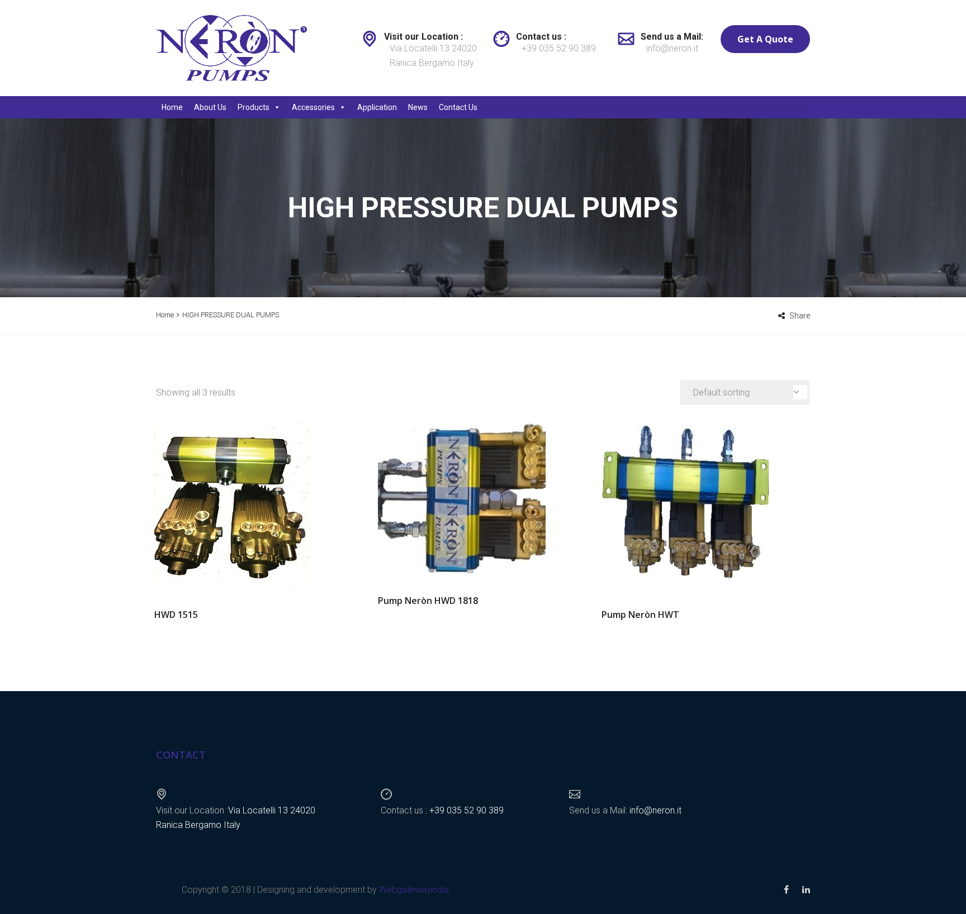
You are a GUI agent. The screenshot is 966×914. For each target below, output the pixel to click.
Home (172, 107)
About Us (210, 107)
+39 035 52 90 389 (559, 48)
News (418, 107)
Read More (259, 505)
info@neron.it (672, 48)
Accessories (313, 107)
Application (377, 107)
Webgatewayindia (414, 889)
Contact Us (458, 107)
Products (253, 107)
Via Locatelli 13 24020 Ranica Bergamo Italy (433, 55)
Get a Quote (765, 39)
